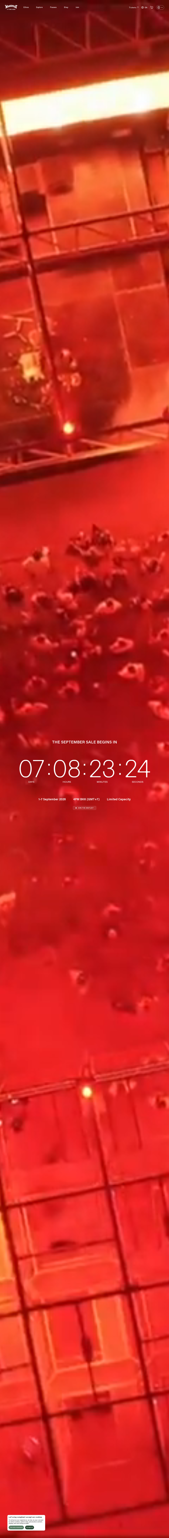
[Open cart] (151, 7)
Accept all (29, 1527)
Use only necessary (16, 1527)
